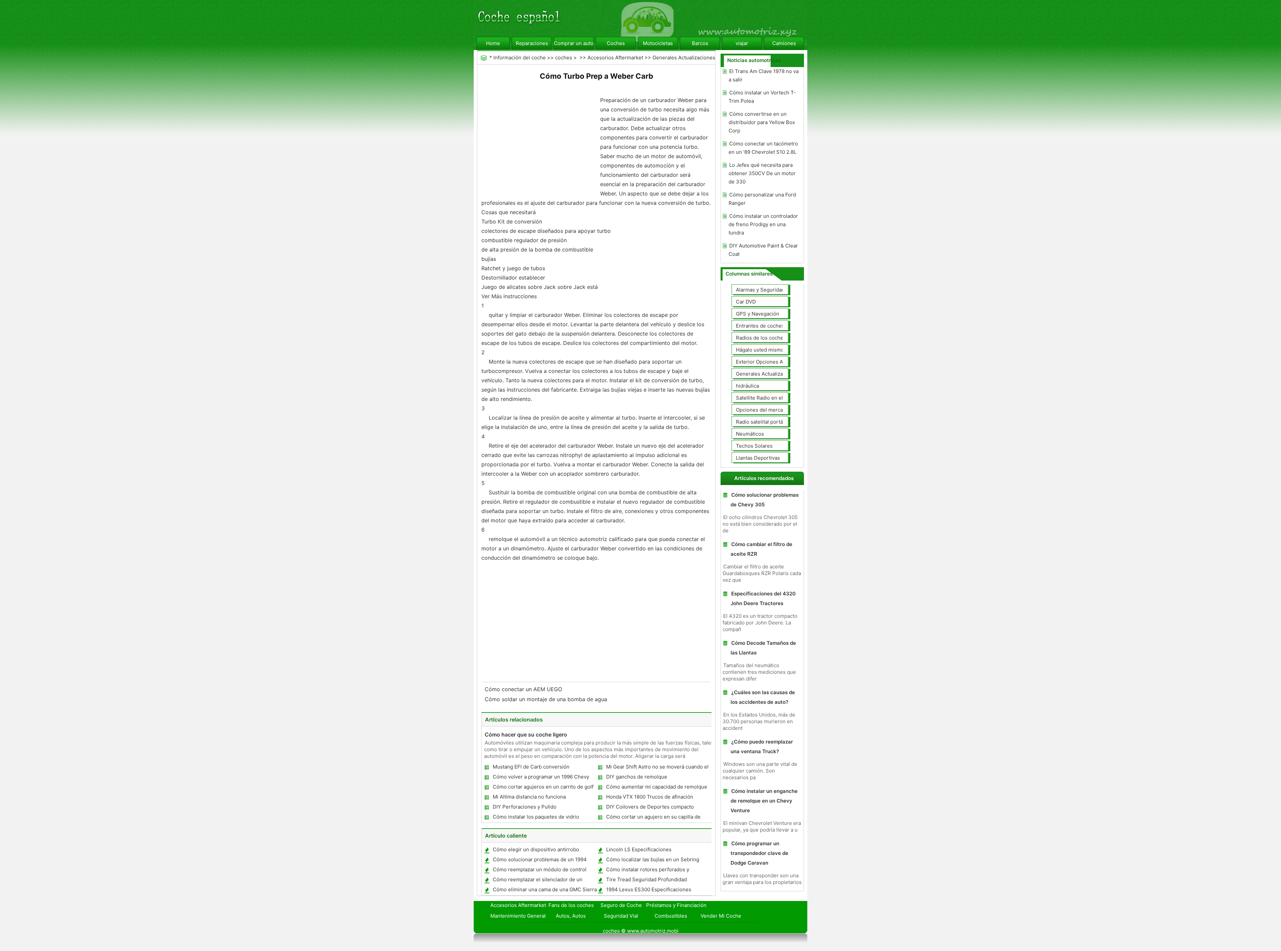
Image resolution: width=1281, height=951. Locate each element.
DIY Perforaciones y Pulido (524, 807)
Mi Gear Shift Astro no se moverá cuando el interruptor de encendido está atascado (657, 768)
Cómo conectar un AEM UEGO (524, 689)
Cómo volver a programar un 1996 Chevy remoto (540, 778)
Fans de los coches (571, 905)
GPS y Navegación (757, 314)
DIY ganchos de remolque (636, 777)
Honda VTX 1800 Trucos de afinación (649, 797)
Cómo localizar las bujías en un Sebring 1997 (652, 860)
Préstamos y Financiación (676, 905)
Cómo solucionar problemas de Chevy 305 (765, 500)
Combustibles (671, 916)
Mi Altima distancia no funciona (529, 797)
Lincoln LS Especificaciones (639, 849)
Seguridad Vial (621, 916)
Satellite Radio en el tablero (768, 398)
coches (563, 57)
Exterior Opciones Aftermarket (772, 362)
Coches (616, 43)
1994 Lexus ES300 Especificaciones (648, 889)
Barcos (700, 43)
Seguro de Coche (621, 905)
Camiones (784, 43)
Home (493, 43)
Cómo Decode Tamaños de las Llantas (763, 648)
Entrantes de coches (760, 326)
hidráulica (747, 386)
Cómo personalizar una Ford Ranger (762, 198)
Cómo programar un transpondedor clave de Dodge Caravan (759, 853)
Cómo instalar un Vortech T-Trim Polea (762, 96)
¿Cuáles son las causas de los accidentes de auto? (763, 697)
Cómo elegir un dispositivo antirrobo (536, 849)
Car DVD (746, 302)
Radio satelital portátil (761, 422)
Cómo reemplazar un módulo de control (539, 869)
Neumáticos (750, 434)
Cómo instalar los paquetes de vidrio (536, 817)
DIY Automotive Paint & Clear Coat (763, 250)
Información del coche (519, 57)
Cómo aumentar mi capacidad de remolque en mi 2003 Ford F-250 (656, 788)
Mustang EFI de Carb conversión (531, 767)
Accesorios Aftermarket (615, 57)
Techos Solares (754, 446)
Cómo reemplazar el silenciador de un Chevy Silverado (537, 880)
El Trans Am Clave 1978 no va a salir (764, 75)
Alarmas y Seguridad (760, 290)
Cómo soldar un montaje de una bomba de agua (547, 699)
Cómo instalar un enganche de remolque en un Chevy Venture (764, 801)
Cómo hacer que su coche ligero (526, 734)
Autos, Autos (571, 916)
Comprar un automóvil (574, 43)
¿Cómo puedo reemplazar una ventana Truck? (762, 747)
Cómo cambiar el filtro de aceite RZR (761, 549)
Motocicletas (658, 43)
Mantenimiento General (518, 916)
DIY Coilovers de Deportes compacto (650, 807)
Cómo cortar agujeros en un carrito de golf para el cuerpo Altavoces (542, 788)
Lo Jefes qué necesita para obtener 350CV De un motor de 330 (762, 173)
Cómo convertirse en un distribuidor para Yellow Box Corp (762, 122)
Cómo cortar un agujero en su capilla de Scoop (653, 818)
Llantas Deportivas (758, 458)
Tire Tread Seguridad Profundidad (646, 879)
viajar (742, 43)
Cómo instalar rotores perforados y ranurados (647, 870)
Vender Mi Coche (721, 916)
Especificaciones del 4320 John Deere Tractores (763, 598)
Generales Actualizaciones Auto (773, 374)
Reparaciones (532, 43)
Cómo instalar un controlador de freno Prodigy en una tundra (763, 224)
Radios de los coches (761, 338)
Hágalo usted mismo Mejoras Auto (776, 350)
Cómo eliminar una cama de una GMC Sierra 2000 (544, 890)
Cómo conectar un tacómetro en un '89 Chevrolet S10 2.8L (763, 147)
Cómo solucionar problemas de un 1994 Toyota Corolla (539, 860)
